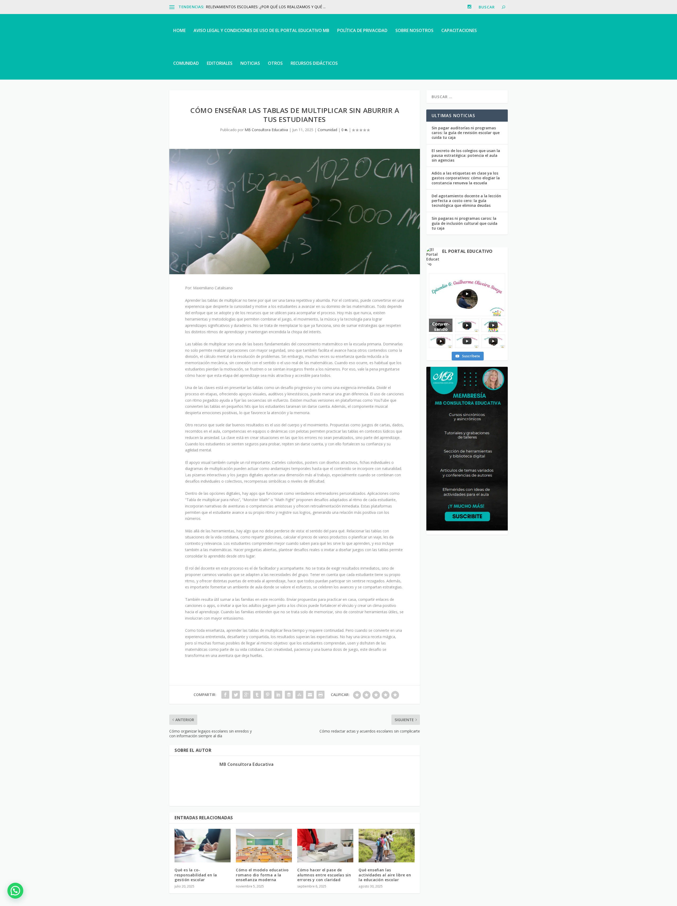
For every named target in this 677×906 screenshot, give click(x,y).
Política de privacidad (362, 30)
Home (179, 30)
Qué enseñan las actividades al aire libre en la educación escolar (385, 874)
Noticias (250, 63)
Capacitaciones (459, 30)
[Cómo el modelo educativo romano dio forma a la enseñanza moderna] (264, 845)
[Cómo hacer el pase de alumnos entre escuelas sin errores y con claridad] (325, 845)
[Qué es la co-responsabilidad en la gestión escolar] (203, 845)
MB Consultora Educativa (266, 129)
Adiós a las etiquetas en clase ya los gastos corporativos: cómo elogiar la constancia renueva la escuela (466, 178)
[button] (15, 891)
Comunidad (186, 63)
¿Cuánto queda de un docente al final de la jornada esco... (255, 6)
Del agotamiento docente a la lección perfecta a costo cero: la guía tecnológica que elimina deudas (466, 200)
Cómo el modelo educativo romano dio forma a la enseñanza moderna (262, 874)
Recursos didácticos (314, 63)
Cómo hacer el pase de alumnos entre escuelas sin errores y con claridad (324, 874)
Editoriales (219, 63)
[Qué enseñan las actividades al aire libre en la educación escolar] (387, 845)
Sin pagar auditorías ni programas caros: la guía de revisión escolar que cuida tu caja (466, 132)
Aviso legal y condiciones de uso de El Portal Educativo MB (261, 30)
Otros (275, 63)
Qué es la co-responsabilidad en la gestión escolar (196, 874)
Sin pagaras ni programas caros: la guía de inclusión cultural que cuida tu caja (464, 223)
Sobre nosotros (414, 30)
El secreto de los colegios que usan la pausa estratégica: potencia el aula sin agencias (466, 155)
